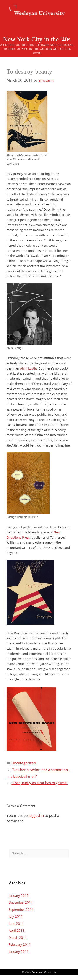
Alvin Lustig (28, 368)
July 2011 (16, 916)
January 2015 (19, 895)
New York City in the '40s (37, 39)
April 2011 (16, 930)
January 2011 (19, 951)
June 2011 (16, 923)
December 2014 (21, 902)
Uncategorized (23, 762)
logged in (36, 815)
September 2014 (21, 909)
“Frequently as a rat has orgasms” (39, 782)
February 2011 (20, 944)
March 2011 (18, 937)
